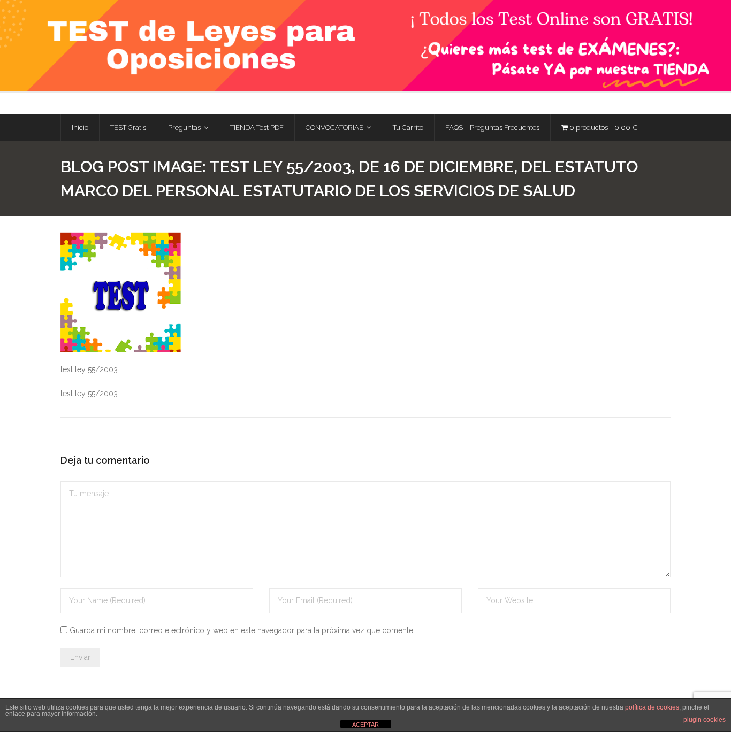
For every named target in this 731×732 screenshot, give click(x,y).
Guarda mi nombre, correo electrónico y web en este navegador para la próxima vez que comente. (242, 630)
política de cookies (652, 707)
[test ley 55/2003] (120, 292)
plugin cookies (704, 719)
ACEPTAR (365, 724)
